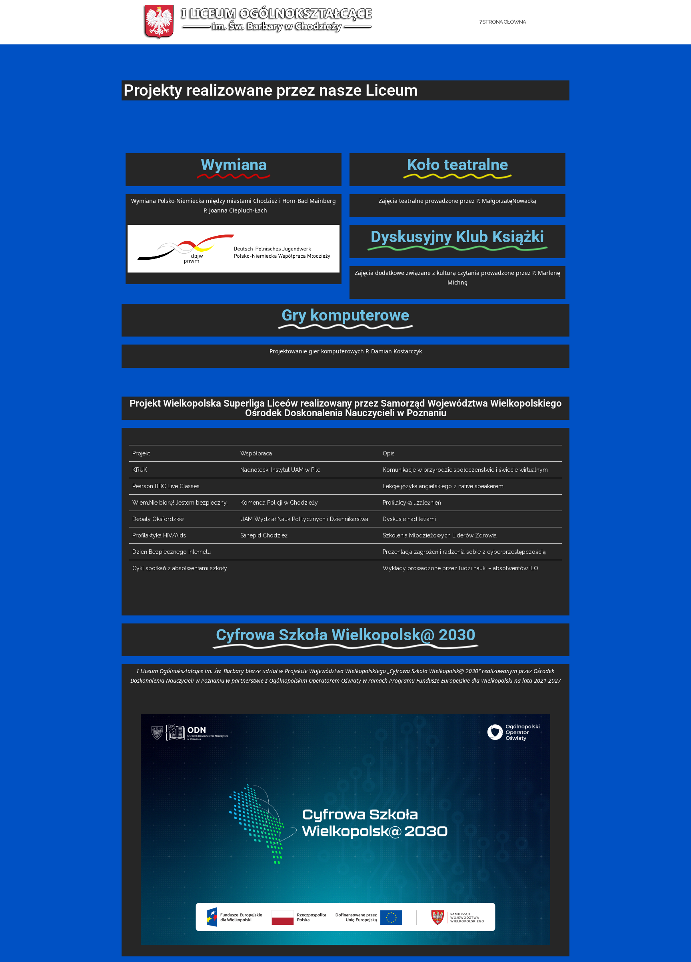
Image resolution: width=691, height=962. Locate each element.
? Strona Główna (502, 22)
